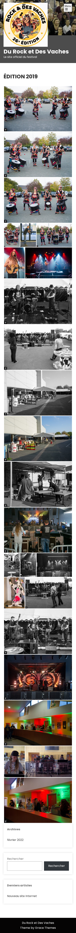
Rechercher (15, 859)
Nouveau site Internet (22, 896)
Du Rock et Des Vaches (36, 51)
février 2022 (15, 840)
